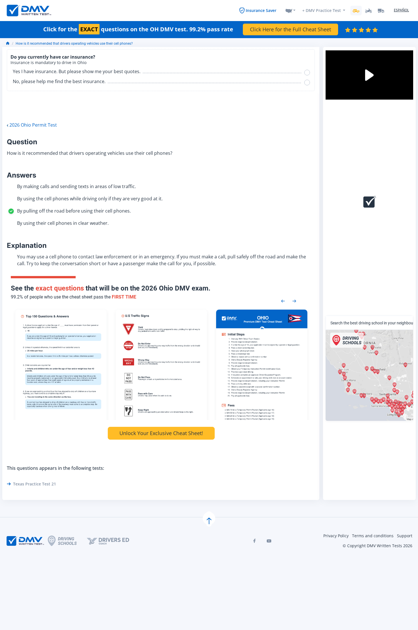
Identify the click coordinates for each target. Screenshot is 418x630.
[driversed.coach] (113, 541)
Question (22, 142)
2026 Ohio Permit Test (33, 125)
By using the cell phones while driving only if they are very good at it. (90, 198)
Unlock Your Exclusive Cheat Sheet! (161, 433)
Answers (21, 175)
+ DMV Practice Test (321, 10)
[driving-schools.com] (67, 541)
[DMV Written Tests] (209, 518)
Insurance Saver (261, 10)
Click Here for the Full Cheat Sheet (290, 29)
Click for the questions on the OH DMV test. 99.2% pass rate (138, 29)
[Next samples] (294, 300)
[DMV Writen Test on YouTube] (269, 541)
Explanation (27, 245)
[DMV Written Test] (29, 10)
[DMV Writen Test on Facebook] (254, 541)
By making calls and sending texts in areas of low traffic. (76, 186)
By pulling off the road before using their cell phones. (74, 211)
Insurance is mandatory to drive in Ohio (48, 62)
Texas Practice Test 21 (34, 484)
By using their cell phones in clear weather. (63, 223)
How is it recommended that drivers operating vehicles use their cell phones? (74, 44)
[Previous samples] (283, 300)
